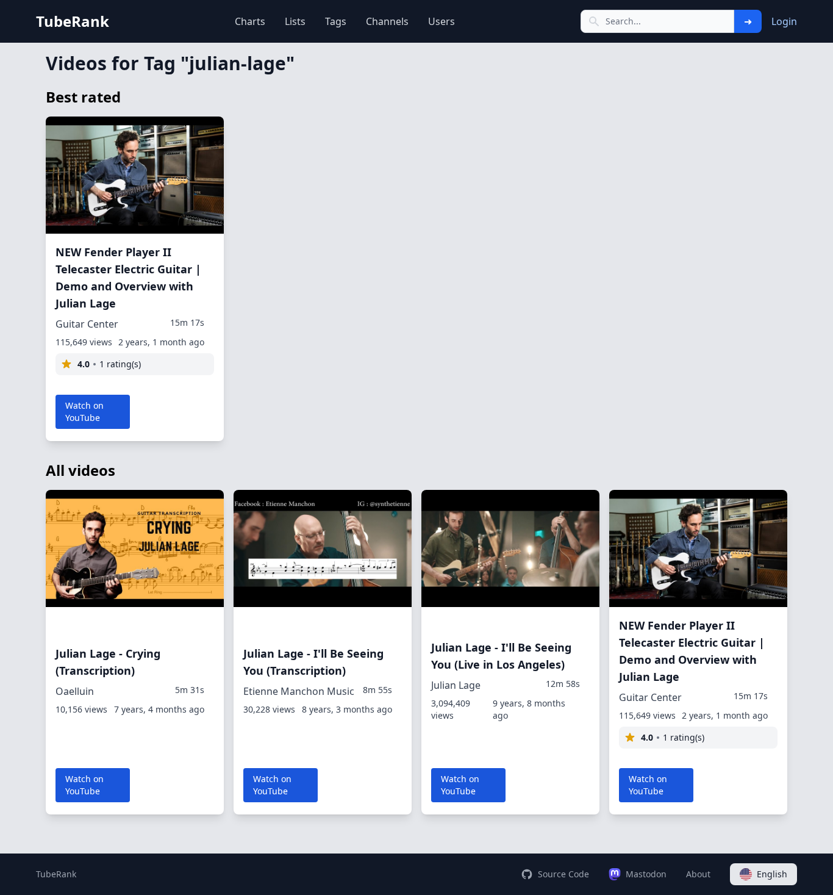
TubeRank (56, 874)
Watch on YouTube (84, 411)
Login (784, 21)
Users (441, 21)
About (698, 874)
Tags (335, 21)
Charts (250, 21)
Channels (387, 21)
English (772, 874)
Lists (295, 21)
